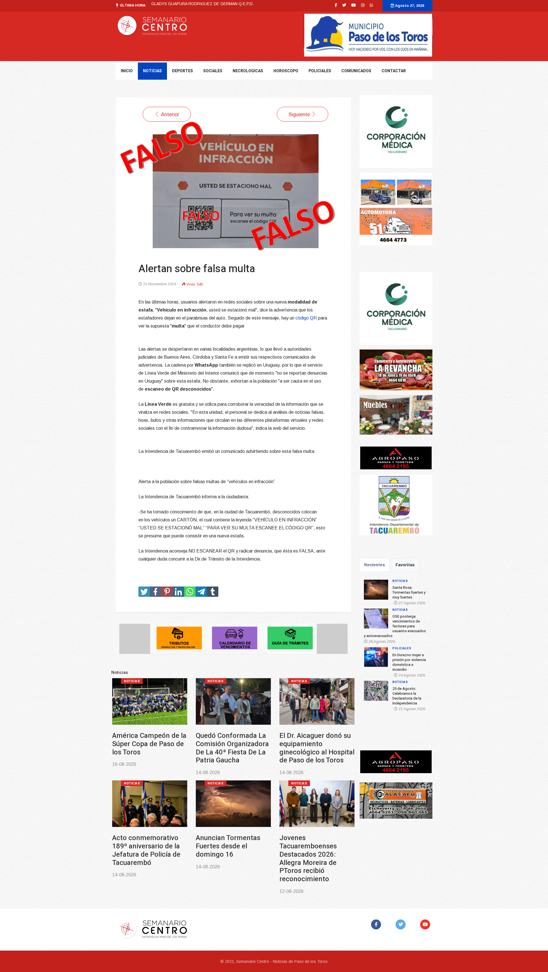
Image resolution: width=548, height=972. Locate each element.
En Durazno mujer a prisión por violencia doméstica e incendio (409, 662)
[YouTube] (426, 924)
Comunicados (356, 71)
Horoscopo (285, 71)
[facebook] (336, 5)
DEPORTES (182, 71)
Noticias (132, 681)
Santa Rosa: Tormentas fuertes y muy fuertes (409, 592)
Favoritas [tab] (405, 565)
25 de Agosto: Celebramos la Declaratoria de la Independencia (406, 696)
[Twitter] (402, 924)
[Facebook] (377, 924)
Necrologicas (248, 71)
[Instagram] (362, 5)
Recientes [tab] (374, 565)
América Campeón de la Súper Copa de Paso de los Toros (149, 744)
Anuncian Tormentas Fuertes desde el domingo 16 (228, 846)
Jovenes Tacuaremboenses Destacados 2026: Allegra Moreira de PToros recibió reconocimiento (308, 858)
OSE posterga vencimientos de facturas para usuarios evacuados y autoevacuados (395, 626)
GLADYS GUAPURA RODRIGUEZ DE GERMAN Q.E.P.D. (202, 4)
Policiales (320, 71)
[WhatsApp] (371, 5)
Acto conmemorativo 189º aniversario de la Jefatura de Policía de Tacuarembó (146, 850)
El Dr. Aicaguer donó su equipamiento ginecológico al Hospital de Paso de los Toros (316, 748)
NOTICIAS (152, 71)
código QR (306, 318)
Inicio (127, 71)
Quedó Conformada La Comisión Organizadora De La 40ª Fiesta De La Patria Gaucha (232, 748)
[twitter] (344, 5)
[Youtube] (353, 5)
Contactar (394, 71)
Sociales (212, 71)
